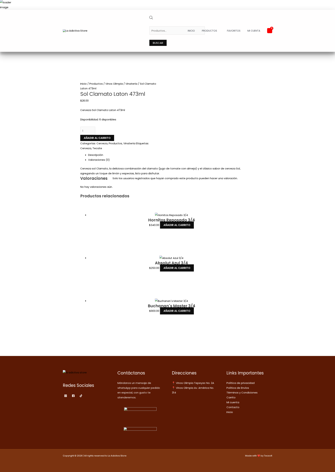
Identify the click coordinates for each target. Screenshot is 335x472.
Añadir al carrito (97, 138)
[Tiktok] (81, 396)
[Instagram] (65, 396)
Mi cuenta (253, 30)
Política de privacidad (240, 383)
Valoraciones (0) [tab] (99, 160)
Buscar (158, 43)
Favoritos (233, 30)
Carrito (231, 397)
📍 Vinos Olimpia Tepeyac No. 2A (193, 383)
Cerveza (101, 143)
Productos (209, 30)
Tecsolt (268, 455)
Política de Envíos (237, 388)
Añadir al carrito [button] (176, 225)
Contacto (232, 407)
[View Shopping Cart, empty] (269, 30)
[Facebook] (73, 396)
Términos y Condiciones (242, 392)
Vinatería (131, 84)
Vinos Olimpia (114, 84)
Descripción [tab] (95, 155)
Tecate (97, 148)
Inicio (191, 30)
